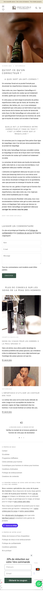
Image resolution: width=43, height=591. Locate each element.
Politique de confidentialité (11, 543)
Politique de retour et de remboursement (16, 540)
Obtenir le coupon (18, 580)
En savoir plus (7, 360)
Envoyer (9, 276)
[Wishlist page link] (4, 10)
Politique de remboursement (12, 473)
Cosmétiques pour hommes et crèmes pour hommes (20, 465)
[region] (21, 427)
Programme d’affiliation (10, 458)
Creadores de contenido (10, 476)
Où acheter (6, 454)
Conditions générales (9, 547)
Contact (4, 451)
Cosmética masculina (10, 337)
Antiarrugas (20, 66)
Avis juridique (6, 551)
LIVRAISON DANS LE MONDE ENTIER (21, 427)
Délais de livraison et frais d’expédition (15, 536)
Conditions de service (24, 233)
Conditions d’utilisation (10, 469)
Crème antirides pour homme (12, 462)
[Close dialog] (31, 555)
